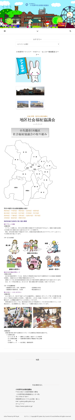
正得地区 (29, 213)
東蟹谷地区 (22, 218)
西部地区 (7, 211)
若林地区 (7, 215)
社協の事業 (30, 116)
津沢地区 (38, 215)
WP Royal (16, 416)
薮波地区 (14, 218)
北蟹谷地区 (29, 215)
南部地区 (36, 211)
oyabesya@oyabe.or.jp (27, 401)
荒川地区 (36, 213)
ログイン (26, 416)
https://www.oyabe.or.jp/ (24, 406)
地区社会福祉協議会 (41, 116)
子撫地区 (14, 215)
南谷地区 (7, 213)
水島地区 (7, 218)
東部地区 (21, 211)
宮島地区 (21, 215)
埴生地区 (14, 213)
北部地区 (29, 211)
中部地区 (14, 211)
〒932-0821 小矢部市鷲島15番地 (27, 392)
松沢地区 (21, 213)
